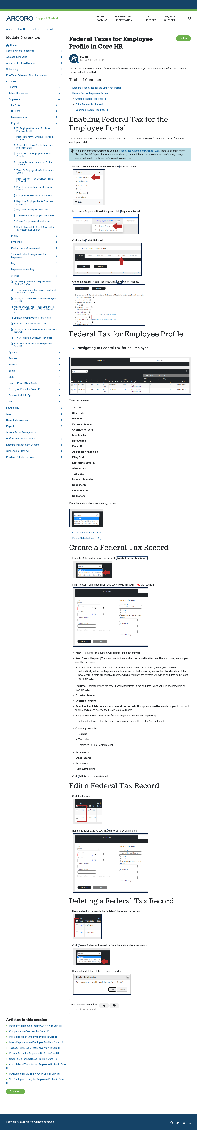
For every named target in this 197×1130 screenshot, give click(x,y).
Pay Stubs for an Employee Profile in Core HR (34, 188)
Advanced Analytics (16, 56)
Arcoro (9, 29)
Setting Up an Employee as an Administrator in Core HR (35, 330)
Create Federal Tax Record (86, 532)
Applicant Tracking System (20, 63)
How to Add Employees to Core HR (30, 323)
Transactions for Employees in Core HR (35, 215)
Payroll (49, 29)
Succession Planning (17, 451)
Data (11, 376)
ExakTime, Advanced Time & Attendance (27, 75)
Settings (13, 364)
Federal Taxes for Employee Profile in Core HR (35, 163)
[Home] (19, 18)
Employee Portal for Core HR (24, 389)
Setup (12, 370)
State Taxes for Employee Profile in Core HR (33, 154)
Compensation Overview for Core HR (34, 195)
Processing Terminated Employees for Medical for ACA (32, 283)
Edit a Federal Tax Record (89, 104)
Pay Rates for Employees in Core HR (33, 209)
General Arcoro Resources (20, 50)
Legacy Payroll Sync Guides (24, 383)
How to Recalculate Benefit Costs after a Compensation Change (35, 228)
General (13, 87)
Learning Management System (22, 444)
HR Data (15, 111)
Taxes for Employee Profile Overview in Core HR (35, 171)
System (13, 352)
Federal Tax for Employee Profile (90, 93)
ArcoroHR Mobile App (20, 395)
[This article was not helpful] (114, 1005)
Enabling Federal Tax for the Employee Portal (96, 87)
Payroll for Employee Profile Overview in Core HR (34, 202)
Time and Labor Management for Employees (28, 256)
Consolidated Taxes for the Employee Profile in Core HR (34, 146)
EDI (10, 401)
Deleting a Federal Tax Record (91, 109)
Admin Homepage (18, 93)
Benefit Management (17, 420)
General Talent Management (21, 432)
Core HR (21, 29)
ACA (8, 413)
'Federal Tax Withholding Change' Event (139, 150)
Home (13, 45)
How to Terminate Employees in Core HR (33, 338)
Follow (183, 38)
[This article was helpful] (104, 1005)
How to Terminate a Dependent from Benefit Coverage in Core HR (35, 291)
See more (15, 1091)
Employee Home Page (23, 269)
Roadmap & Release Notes (20, 457)
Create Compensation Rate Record (33, 221)
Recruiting (16, 242)
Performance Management (25, 248)
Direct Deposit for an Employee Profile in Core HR (34, 180)
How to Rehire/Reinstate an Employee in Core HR (33, 344)
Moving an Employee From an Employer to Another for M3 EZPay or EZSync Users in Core (34, 309)
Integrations (12, 407)
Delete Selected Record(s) (86, 538)
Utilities (15, 275)
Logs (14, 263)
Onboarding (12, 69)
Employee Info (19, 117)
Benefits (15, 104)
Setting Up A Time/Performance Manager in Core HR (35, 299)
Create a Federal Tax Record (90, 98)
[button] (188, 18)
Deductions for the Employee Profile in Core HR (35, 138)
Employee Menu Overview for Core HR (32, 318)
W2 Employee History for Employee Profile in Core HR (33, 129)
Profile (14, 235)
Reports (13, 358)
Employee (35, 29)
